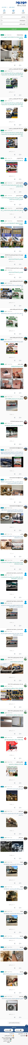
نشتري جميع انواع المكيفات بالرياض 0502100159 (12, 998)
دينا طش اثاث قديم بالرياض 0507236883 (14, 399)
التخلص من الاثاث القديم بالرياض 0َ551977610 (13, 938)
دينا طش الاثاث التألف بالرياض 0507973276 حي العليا (12, 211)
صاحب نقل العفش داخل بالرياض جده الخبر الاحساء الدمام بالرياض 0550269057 (12, 577)
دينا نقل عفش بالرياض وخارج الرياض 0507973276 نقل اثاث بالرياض (12, 185)
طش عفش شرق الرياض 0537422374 (15, 789)
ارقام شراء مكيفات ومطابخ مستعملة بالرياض (13, 688)
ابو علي (21, 534)
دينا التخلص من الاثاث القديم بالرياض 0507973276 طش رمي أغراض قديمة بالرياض (12, 198)
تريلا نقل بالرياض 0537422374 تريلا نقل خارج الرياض (12, 839)
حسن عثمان (21, 786)
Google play (7, 1030)
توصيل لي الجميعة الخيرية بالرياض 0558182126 (14, 268)
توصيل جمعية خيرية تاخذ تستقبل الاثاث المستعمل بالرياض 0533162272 (12, 563)
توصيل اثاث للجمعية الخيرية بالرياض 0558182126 (14, 255)
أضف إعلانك (14, 29)
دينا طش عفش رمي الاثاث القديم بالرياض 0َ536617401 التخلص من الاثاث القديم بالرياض (12, 482)
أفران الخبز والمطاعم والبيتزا (17, 366)
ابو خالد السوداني (20, 158)
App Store (18, 1030)
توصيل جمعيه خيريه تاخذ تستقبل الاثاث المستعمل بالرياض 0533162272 (12, 537)
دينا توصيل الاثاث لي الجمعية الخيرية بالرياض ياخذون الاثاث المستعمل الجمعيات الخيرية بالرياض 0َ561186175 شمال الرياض (12, 453)
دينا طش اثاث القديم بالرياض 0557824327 (14, 425)
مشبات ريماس (20, 364)
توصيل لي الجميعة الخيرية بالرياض (16, 259)
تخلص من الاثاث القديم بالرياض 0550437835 (13, 341)
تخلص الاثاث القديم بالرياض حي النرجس (16, 69)
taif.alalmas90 (20, 737)
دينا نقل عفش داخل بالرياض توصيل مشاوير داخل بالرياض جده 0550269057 (12, 634)
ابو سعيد (21, 936)
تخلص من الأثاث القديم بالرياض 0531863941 (13, 864)
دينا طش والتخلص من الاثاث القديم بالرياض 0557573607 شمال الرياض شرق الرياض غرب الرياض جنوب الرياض (12, 74)
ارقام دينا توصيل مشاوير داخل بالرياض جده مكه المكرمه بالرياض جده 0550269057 (12, 606)
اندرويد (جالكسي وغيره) (6, 1041)
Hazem (21, 862)
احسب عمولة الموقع (21, 1033)
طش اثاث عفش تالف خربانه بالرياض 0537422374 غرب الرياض (12, 814)
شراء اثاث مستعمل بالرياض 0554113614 (15, 657)
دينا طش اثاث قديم (19, 183)
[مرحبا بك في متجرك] (21, 3)
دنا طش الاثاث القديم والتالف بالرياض (16, 281)
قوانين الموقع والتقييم (8, 1035)
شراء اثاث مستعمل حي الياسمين (16, 764)
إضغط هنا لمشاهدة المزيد (14, 1023)
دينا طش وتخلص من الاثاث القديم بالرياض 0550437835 (12, 286)
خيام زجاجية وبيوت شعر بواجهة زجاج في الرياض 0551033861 (12, 223)
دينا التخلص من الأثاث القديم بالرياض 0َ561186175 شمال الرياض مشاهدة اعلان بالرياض (12, 510)
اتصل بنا (11, 1033)
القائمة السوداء (22, 1035)
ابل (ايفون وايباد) (6, 1039)
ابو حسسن (21, 996)
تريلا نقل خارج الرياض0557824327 (16, 421)
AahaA (21, 396)
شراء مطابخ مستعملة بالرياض (16, 661)
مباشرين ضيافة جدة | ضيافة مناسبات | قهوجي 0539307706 (12, 37)
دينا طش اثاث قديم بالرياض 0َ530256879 (14, 160)
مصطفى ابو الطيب (19, 762)
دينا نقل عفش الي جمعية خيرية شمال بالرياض (14, 573)
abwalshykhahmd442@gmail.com (16, 448)
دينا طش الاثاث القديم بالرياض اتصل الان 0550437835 (12, 314)
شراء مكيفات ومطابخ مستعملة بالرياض (14, 715)
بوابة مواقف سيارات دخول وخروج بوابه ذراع (14, 739)
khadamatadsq (20, 35)
